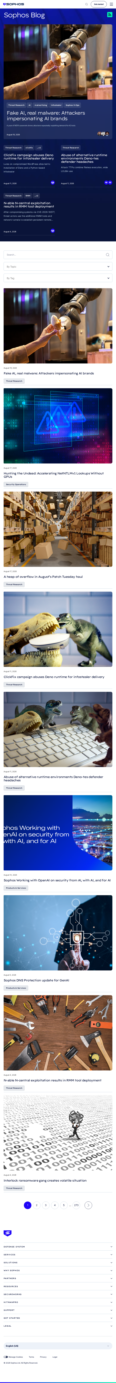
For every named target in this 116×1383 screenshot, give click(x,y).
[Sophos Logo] (13, 4)
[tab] (58, 1247)
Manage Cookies (16, 1357)
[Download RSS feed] (105, 14)
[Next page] (88, 1205)
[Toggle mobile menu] (111, 4)
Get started (98, 4)
